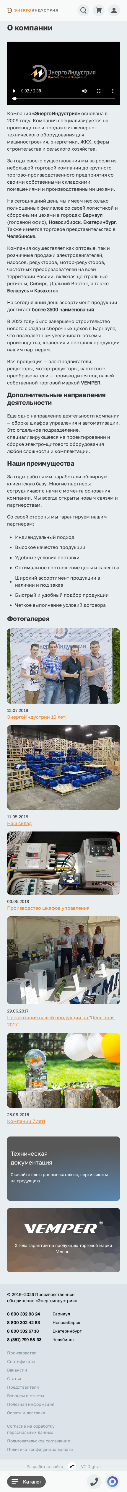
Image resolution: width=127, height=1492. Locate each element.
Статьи (14, 1378)
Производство (21, 1352)
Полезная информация (30, 1404)
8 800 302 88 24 (23, 1313)
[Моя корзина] (99, 10)
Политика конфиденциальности (40, 1449)
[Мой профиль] (114, 10)
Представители (23, 1387)
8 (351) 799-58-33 (24, 1339)
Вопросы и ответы (25, 1395)
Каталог (32, 1482)
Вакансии (17, 1369)
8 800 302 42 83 (23, 1322)
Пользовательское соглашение (38, 1440)
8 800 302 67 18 (23, 1330)
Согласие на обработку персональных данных (31, 1429)
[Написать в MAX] (112, 1481)
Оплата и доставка (26, 1412)
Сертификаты (21, 1361)
